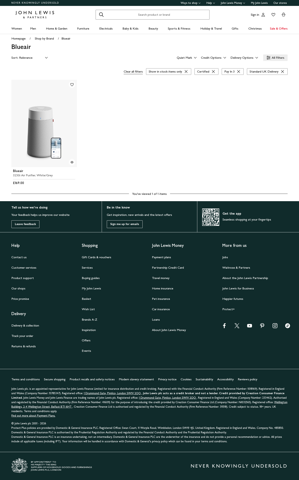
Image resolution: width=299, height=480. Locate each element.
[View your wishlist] (272, 15)
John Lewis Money (231, 3)
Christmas (255, 28)
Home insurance (162, 288)
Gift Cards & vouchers (96, 257)
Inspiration (89, 330)
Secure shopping (54, 379)
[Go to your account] (263, 15)
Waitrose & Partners (236, 267)
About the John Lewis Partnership (245, 278)
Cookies (186, 379)
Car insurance (161, 309)
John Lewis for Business (238, 288)
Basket (86, 299)
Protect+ (228, 309)
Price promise (20, 299)
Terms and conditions (25, 379)
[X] (237, 327)
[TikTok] (287, 327)
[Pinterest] (262, 327)
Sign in (255, 15)
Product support (22, 278)
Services (87, 267)
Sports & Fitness (179, 28)
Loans (156, 319)
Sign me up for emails (124, 224)
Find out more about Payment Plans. (33, 415)
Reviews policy (247, 379)
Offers (86, 340)
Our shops (18, 288)
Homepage (18, 38)
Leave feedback (25, 224)
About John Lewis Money (169, 330)
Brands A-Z (89, 319)
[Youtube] (249, 327)
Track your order (22, 336)
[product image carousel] (44, 123)
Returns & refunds (23, 346)
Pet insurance (161, 299)
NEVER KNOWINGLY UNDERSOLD (35, 2)
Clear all (133, 71)
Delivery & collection (25, 325)
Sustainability (204, 379)
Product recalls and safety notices (92, 379)
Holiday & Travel (211, 28)
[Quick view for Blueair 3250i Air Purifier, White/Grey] (72, 162)
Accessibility (225, 379)
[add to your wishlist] (72, 84)
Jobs (225, 257)
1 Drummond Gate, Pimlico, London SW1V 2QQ (113, 393)
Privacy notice (167, 379)
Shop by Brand (44, 38)
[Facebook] (224, 327)
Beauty (153, 28)
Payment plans (161, 257)
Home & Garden (56, 28)
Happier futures (232, 299)
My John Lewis (259, 3)
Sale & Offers (279, 28)
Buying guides (91, 278)
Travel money (160, 278)
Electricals (106, 28)
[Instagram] (275, 327)
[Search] (101, 15)
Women (16, 28)
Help (209, 3)
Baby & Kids (130, 28)
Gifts (235, 28)
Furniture (83, 28)
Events (86, 351)
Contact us (19, 257)
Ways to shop (189, 3)
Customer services (23, 267)
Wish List (88, 309)
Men (33, 28)
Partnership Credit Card (168, 267)
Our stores (280, 3)
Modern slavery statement (136, 379)
